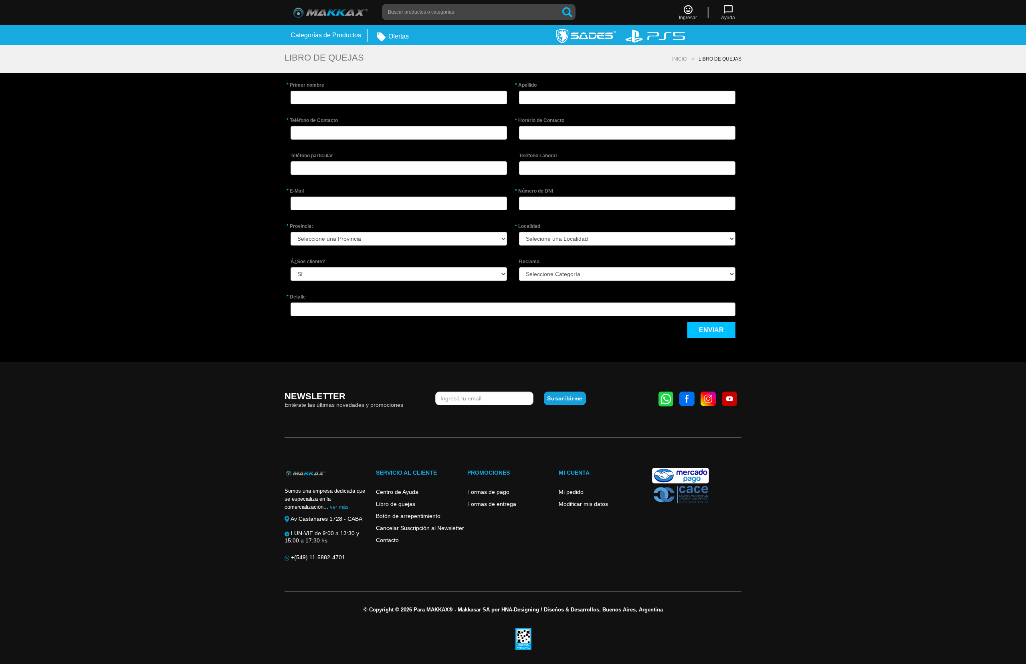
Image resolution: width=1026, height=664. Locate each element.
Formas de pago (488, 492)
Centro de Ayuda (397, 492)
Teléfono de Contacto (314, 120)
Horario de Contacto (541, 120)
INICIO (679, 59)
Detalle (298, 297)
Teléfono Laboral (538, 155)
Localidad (529, 226)
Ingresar (688, 17)
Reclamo (529, 261)
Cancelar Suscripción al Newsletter (420, 528)
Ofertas (398, 36)
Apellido (528, 85)
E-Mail (297, 191)
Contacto (387, 540)
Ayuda (728, 17)
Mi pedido (571, 492)
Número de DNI (536, 191)
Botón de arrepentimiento (408, 516)
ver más (339, 507)
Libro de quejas (395, 504)
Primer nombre (307, 85)
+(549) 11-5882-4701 (317, 557)
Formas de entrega (491, 504)
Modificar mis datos (583, 504)
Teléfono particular (312, 155)
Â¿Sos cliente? (308, 261)
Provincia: (302, 226)
